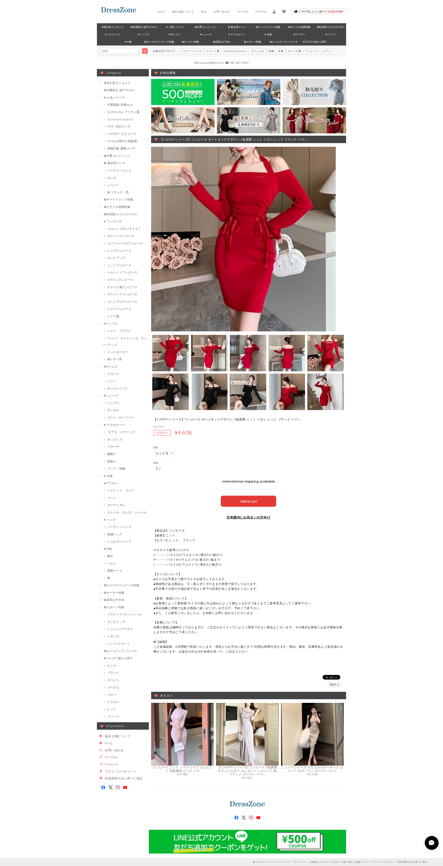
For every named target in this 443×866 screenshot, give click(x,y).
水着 (280, 51)
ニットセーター (117, 352)
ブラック (113, 672)
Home (161, 11)
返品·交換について (183, 11)
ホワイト (113, 680)
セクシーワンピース (120, 236)
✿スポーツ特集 (252, 41)
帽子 (110, 556)
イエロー (113, 702)
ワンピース (312, 51)
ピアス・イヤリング (121, 432)
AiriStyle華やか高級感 (122, 141)
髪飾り (111, 461)
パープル (113, 687)
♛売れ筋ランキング (112, 27)
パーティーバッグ (119, 527)
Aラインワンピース (120, 280)
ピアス (327, 51)
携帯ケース (114, 570)
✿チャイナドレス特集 (268, 27)
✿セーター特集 (190, 41)
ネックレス (114, 439)
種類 (155, 447)
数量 (155, 462)
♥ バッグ (330, 34)
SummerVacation (235, 51)
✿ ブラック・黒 (118, 192)
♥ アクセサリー (237, 34)
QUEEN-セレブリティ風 (123, 112)
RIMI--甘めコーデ (119, 126)
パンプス (113, 403)
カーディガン (116, 505)
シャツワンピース (119, 309)
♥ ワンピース (112, 34)
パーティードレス (191, 51)
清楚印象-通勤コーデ (121, 148)
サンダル (113, 410)
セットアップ (116, 258)
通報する (335, 684)
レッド (111, 709)
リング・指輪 (116, 468)
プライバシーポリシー (120, 771)
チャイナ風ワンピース (122, 287)
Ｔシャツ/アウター (120, 629)
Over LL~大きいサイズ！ (124, 229)
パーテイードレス (119, 170)
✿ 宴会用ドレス (237, 27)
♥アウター (299, 34)
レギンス (113, 636)
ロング (111, 178)
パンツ (111, 381)
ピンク (111, 665)
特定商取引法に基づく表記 (124, 778)
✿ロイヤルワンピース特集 (159, 41)
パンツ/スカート (118, 643)
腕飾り (111, 454)
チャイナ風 (294, 51)
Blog (204, 11)
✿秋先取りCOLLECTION (330, 27)
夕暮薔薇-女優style (120, 104)
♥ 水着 (268, 34)
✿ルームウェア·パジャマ (284, 41)
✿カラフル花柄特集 (299, 27)
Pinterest (261, 11)
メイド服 (113, 316)
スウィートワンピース (122, 294)
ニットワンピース (119, 265)
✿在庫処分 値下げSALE (144, 27)
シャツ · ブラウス (119, 331)
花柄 (271, 51)
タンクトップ (116, 621)
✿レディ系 (114, 359)
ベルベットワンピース (122, 272)
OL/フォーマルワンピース (125, 243)
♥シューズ (206, 34)
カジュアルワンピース (122, 301)
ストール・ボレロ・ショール (126, 512)
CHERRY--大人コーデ (121, 134)
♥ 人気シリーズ (175, 27)
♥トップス (144, 34)
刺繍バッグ (114, 534)
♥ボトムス (175, 34)
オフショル (257, 51)
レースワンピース (119, 250)
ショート (113, 185)
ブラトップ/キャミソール (124, 614)
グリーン (113, 716)
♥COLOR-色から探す (315, 41)
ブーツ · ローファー (120, 417)
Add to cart (248, 501)
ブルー (111, 694)
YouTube (242, 11)
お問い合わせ (222, 11)
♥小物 (128, 41)
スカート (113, 373)
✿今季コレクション (206, 27)
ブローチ (113, 446)
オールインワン (117, 388)
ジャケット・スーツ (120, 490)
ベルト (111, 563)
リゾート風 (212, 51)
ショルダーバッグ (119, 541)
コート (111, 498)
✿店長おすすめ (221, 41)
